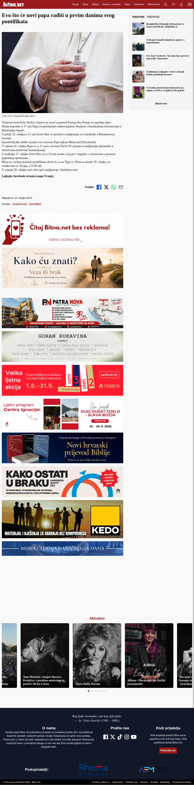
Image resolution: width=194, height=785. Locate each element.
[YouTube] (133, 737)
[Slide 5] (98, 691)
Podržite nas (132, 782)
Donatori (144, 782)
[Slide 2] (91, 691)
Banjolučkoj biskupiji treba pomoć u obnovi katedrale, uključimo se (165, 25)
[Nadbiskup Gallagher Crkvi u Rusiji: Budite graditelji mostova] (138, 76)
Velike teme (153, 4)
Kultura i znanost (111, 4)
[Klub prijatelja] (173, 4)
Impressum (117, 782)
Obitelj (95, 4)
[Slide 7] (103, 691)
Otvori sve (161, 103)
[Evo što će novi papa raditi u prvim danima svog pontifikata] (62, 72)
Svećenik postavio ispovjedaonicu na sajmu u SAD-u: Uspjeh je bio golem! (165, 89)
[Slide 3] (93, 691)
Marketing (165, 782)
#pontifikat (35, 204)
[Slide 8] (105, 691)
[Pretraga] (165, 4)
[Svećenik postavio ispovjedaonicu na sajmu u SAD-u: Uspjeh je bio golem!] (138, 92)
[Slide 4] (95, 691)
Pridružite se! (168, 750)
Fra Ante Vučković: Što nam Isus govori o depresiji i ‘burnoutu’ (167, 57)
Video (127, 4)
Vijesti (75, 4)
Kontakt (154, 782)
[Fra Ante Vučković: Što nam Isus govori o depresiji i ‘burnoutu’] (138, 60)
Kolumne (139, 4)
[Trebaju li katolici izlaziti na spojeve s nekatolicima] (138, 45)
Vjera (85, 4)
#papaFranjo (20, 204)
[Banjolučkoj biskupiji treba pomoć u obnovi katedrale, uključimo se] (138, 29)
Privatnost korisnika (181, 782)
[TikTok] (120, 737)
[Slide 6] (100, 691)
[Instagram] (126, 737)
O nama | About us (101, 782)
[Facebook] (105, 737)
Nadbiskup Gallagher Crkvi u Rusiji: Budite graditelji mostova (165, 73)
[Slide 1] (88, 691)
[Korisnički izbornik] (181, 4)
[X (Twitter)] (112, 737)
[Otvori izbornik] (189, 4)
